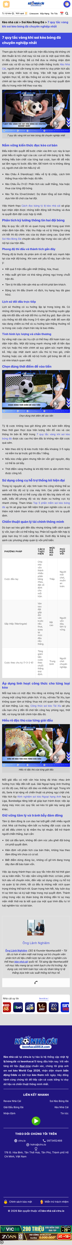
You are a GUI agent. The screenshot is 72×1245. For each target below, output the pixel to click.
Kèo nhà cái (10, 22)
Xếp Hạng (44, 13)
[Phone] (36, 982)
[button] (66, 13)
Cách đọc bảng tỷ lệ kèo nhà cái (40, 205)
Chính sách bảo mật (20, 1201)
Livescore (34, 13)
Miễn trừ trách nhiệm (57, 1201)
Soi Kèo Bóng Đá (32, 22)
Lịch (61, 13)
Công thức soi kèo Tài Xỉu (45, 705)
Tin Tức (54, 13)
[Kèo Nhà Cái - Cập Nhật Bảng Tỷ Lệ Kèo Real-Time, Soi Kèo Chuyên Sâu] (36, 4)
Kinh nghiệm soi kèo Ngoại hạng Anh (39, 796)
